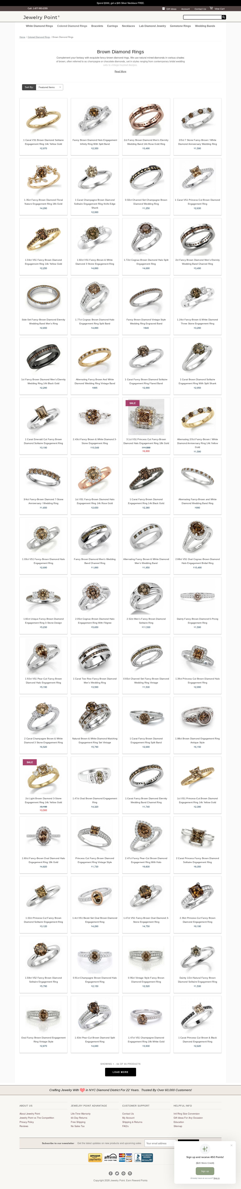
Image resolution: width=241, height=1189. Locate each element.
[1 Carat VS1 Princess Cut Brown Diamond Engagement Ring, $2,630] (197, 178)
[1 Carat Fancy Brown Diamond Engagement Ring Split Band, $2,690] (146, 716)
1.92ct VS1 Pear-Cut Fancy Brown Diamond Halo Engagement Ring (43, 680)
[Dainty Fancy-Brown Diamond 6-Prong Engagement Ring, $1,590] (197, 597)
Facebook (111, 1173)
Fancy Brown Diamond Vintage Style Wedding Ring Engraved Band (146, 321)
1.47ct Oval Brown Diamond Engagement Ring (95, 800)
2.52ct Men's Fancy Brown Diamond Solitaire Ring (146, 621)
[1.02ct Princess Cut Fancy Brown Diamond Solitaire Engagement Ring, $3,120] (43, 896)
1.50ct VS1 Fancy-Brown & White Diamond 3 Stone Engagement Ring (95, 262)
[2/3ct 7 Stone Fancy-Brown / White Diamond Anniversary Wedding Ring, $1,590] (197, 118)
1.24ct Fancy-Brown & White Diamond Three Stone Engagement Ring (197, 321)
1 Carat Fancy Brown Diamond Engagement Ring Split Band (146, 740)
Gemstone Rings (180, 25)
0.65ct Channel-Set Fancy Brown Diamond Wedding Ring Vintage (146, 680)
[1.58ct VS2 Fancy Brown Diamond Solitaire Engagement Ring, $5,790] (43, 955)
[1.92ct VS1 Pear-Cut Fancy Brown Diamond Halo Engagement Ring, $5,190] (43, 656)
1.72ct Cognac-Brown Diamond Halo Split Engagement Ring (146, 262)
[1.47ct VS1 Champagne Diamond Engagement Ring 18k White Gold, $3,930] (146, 1015)
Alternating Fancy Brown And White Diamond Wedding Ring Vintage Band (95, 381)
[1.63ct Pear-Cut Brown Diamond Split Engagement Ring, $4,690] (94, 1015)
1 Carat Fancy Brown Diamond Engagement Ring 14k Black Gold (146, 501)
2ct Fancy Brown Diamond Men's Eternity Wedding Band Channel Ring (197, 262)
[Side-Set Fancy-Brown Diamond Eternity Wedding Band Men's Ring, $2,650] (43, 297)
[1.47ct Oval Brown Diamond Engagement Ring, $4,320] (94, 776)
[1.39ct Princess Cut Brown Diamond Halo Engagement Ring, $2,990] (197, 656)
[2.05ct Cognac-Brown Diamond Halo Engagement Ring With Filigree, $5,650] (94, 597)
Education (179, 1122)
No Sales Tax (78, 1126)
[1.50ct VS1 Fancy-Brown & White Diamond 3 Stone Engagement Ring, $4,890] (94, 238)
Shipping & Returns (132, 1122)
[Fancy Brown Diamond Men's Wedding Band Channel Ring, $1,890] (94, 537)
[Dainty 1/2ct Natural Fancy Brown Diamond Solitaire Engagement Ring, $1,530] (197, 955)
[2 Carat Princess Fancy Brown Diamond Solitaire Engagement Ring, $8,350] (197, 836)
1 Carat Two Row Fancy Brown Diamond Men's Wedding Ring (95, 680)
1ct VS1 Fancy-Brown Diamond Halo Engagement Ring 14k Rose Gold (94, 501)
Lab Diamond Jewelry (152, 25)
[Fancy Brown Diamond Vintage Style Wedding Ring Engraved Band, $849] (146, 297)
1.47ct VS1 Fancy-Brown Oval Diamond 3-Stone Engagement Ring (146, 920)
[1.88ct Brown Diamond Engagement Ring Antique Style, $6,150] (197, 716)
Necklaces (128, 25)
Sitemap (178, 1126)
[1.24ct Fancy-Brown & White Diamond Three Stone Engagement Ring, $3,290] (197, 297)
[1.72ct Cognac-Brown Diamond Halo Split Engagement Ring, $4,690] (146, 238)
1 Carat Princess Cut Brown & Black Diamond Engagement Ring (197, 1039)
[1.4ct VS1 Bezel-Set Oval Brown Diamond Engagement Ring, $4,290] (94, 896)
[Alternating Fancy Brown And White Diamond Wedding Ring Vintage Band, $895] (94, 357)
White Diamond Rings (39, 25)
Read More (120, 71)
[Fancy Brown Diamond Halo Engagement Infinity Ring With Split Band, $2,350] (94, 118)
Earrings (112, 25)
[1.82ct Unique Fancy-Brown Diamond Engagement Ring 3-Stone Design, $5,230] (43, 597)
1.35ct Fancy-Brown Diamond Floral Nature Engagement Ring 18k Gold (43, 202)
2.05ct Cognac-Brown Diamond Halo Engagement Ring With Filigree (94, 621)
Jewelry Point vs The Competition (37, 1117)
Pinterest (123, 1173)
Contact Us (200, 8)
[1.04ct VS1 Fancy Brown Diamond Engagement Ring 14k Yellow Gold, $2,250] (43, 238)
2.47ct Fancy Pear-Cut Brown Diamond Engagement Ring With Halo (146, 860)
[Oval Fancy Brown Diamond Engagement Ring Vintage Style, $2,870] (43, 1015)
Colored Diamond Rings (72, 25)
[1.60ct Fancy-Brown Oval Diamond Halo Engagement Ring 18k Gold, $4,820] (43, 836)
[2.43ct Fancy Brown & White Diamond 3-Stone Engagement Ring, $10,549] (94, 417)
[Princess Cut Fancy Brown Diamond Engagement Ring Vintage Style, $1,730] (94, 836)
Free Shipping (78, 1122)
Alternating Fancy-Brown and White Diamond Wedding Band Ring (198, 501)
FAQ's (125, 1126)
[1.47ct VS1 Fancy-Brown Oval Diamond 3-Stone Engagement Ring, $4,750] (146, 896)
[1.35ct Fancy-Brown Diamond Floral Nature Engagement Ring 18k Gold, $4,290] (43, 178)
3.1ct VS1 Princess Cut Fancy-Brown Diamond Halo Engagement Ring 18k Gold (146, 441)
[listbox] (50, 87)
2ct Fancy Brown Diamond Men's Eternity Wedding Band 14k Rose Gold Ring (146, 142)
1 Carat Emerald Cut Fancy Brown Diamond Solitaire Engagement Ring (43, 441)
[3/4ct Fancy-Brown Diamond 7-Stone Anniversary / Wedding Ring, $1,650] (43, 477)
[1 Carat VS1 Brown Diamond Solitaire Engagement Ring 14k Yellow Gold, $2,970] (43, 118)
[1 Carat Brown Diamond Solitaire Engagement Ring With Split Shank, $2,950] (197, 357)
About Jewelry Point (30, 1113)
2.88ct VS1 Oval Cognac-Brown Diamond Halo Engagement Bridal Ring (197, 561)
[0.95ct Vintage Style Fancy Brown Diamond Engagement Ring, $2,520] (146, 955)
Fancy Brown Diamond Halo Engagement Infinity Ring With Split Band (95, 142)
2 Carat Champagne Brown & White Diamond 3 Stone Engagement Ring (43, 740)
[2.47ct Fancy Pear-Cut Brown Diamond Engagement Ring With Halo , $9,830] (146, 836)
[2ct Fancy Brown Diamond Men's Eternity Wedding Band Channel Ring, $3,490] (197, 238)
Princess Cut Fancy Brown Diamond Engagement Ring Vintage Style (94, 860)
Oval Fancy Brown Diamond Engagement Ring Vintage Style (43, 1039)
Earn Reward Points (137, 1180)
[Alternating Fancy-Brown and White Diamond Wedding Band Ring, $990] (197, 477)
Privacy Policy (27, 1122)
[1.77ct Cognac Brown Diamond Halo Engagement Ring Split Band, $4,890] (94, 297)
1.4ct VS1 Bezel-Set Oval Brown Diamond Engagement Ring (94, 920)
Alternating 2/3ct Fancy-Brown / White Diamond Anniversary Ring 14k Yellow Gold (197, 443)
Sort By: (29, 87)
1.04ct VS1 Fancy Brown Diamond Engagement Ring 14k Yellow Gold (43, 262)
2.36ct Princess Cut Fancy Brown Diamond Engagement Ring (197, 920)
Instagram (130, 1173)
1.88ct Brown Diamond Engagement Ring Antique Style (197, 740)
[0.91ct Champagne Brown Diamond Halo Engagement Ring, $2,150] (94, 955)
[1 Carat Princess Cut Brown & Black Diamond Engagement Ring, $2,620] (197, 1015)
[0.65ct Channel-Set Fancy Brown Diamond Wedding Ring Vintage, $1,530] (146, 656)
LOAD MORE (121, 1072)
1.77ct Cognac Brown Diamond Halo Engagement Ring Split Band (94, 321)
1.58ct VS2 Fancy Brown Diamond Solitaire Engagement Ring (43, 979)
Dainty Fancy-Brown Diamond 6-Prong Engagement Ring (197, 621)
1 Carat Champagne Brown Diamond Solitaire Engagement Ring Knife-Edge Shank (94, 204)
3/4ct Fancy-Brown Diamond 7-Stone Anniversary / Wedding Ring (43, 501)
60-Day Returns (79, 1117)
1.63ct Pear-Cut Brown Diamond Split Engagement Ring (95, 1039)
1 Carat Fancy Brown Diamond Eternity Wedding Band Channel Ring (146, 800)
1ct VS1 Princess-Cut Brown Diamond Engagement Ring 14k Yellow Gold (197, 800)
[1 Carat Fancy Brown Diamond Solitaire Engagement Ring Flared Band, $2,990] (146, 357)
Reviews (24, 1126)
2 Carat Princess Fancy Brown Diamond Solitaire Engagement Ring (197, 860)
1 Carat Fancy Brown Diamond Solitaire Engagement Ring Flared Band (146, 381)
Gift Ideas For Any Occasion (188, 1117)
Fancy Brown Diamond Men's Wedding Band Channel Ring (95, 561)
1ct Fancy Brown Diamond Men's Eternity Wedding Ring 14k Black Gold (43, 381)
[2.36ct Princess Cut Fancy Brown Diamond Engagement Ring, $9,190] (197, 896)
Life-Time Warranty (80, 1113)
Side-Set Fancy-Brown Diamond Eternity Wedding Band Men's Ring (43, 321)
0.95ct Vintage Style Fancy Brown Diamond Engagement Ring (146, 979)
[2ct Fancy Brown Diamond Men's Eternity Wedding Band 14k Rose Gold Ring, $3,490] (146, 118)
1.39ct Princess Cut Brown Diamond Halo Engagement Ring (197, 680)
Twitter (117, 1173)
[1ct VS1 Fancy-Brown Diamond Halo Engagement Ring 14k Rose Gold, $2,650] (94, 477)
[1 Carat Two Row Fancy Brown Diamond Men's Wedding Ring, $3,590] (94, 656)
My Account (128, 1117)
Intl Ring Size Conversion (187, 1113)
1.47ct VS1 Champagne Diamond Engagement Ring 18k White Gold (146, 1039)
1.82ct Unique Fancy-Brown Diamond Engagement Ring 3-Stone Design (43, 621)
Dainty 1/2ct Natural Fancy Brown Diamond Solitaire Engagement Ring (197, 979)
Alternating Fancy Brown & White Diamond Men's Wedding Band (146, 561)
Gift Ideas (171, 8)
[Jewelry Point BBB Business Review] (143, 1157)
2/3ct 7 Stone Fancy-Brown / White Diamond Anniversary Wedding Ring (197, 142)
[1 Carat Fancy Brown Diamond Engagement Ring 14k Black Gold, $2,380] (146, 477)
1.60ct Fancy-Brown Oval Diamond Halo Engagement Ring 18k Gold (43, 860)
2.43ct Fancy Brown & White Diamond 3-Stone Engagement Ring (95, 441)
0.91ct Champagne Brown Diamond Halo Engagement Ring (95, 979)
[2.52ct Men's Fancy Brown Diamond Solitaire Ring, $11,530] (146, 597)
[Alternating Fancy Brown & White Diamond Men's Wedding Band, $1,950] (146, 537)
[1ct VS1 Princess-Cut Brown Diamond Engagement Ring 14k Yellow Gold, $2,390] (197, 776)
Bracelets (97, 25)
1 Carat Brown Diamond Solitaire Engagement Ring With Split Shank (197, 381)
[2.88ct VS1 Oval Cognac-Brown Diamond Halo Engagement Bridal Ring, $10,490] (197, 537)
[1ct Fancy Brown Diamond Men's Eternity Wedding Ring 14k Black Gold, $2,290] (43, 357)
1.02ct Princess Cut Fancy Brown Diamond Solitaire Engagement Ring (43, 920)
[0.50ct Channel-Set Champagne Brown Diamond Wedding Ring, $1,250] (146, 178)
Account (185, 8)
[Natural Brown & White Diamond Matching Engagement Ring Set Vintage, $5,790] (94, 716)
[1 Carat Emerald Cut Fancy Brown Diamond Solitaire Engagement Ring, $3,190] (43, 417)
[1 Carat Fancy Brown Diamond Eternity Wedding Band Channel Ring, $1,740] (146, 776)
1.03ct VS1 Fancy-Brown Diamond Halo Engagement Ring (43, 561)
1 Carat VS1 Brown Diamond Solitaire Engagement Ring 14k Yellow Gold (43, 142)
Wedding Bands (205, 25)
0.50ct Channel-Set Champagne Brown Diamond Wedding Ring (146, 202)
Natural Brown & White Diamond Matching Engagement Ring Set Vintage (95, 740)
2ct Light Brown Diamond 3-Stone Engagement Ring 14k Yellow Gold (43, 800)
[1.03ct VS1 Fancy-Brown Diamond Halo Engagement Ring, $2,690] (43, 537)
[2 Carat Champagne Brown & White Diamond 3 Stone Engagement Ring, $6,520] (43, 716)
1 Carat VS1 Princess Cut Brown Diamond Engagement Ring (197, 202)
